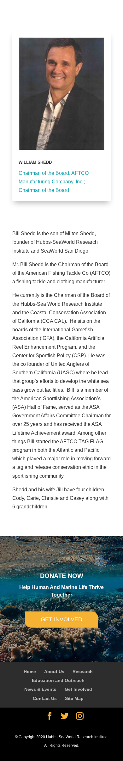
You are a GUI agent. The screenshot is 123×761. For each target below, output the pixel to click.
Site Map (74, 698)
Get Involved (78, 689)
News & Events (40, 689)
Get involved (61, 619)
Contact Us (45, 698)
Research (83, 671)
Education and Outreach (58, 680)
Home (30, 671)
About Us (54, 671)
